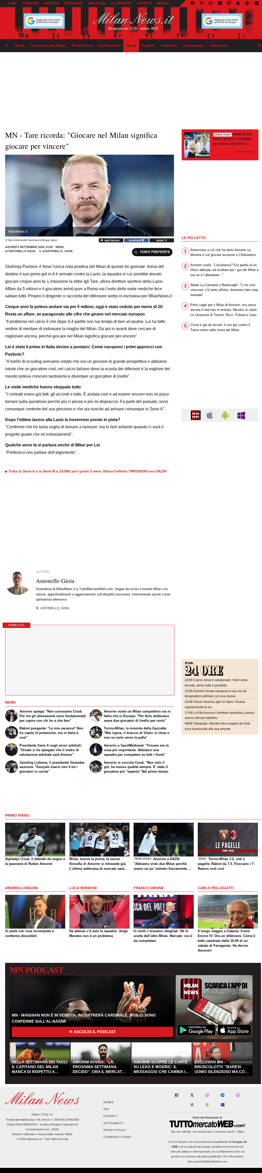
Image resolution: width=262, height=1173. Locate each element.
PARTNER (51, 3)
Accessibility (113, 1123)
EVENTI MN (30, 3)
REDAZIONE (73, 3)
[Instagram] (210, 3)
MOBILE (163, 3)
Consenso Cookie (117, 1136)
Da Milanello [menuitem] (110, 45)
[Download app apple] (238, 3)
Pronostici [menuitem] (219, 45)
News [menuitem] (131, 45)
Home (12, 3)
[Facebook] (192, 3)
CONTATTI (144, 3)
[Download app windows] (256, 3)
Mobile (108, 1102)
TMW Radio (97, 3)
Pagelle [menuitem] (148, 45)
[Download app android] (247, 3)
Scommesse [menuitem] (193, 45)
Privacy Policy (114, 1130)
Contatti (110, 1116)
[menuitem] (6, 46)
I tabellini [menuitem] (169, 45)
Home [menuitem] (20, 45)
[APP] (196, 415)
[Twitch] (229, 3)
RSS (106, 1109)
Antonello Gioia (22, 251)
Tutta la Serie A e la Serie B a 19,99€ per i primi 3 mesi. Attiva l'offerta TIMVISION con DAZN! (88, 471)
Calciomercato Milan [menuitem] (48, 45)
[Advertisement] (220, 457)
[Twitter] (201, 3)
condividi (135, 240)
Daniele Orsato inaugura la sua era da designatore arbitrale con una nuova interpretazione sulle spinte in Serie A (216, 696)
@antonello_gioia (57, 251)
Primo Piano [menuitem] (82, 45)
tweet (160, 240)
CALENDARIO (121, 3)
